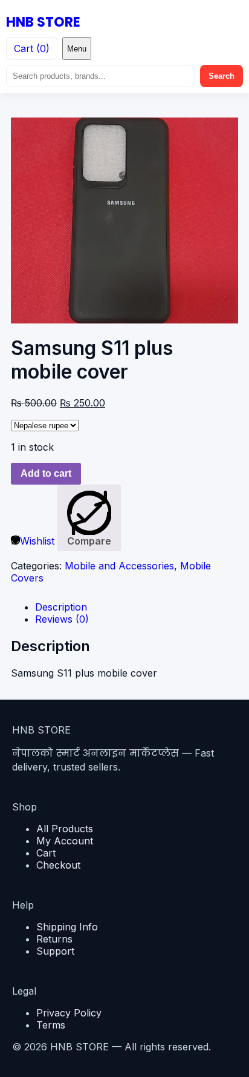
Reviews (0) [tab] (62, 619)
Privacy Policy (69, 1013)
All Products (64, 829)
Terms (50, 1025)
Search (221, 76)
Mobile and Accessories (119, 566)
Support (55, 951)
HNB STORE (43, 22)
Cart (46, 853)
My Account (64, 841)
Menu (76, 48)
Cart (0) (32, 48)
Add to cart (46, 473)
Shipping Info (67, 927)
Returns (54, 939)
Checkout (58, 865)
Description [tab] (61, 607)
